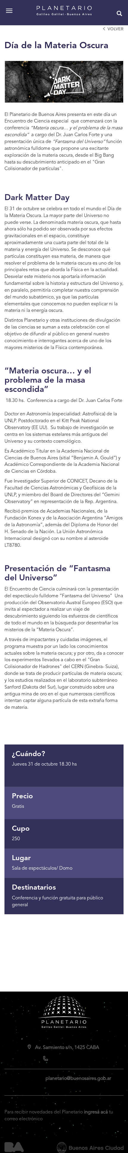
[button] (119, 14)
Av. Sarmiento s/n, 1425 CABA (67, 1047)
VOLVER (115, 29)
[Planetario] (64, 10)
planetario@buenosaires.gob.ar (78, 1078)
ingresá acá (96, 1112)
